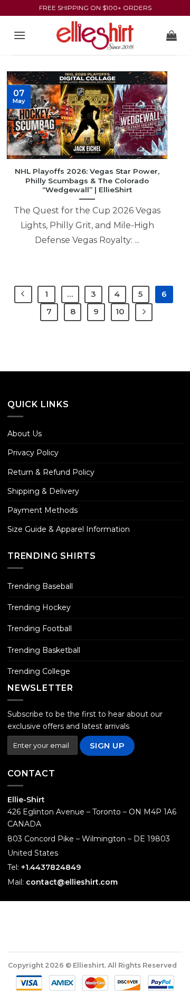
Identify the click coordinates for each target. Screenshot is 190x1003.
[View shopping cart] (171, 35)
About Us (24, 433)
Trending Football (39, 628)
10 (120, 311)
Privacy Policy (33, 452)
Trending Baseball (40, 586)
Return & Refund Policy (50, 472)
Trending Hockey (39, 607)
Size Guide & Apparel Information (68, 529)
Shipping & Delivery (43, 491)
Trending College (38, 671)
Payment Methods (42, 510)
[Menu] (19, 35)
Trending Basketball (43, 650)
